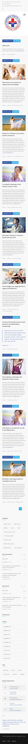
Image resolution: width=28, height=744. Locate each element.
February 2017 (7, 630)
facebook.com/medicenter (16, 705)
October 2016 (7, 646)
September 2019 (7, 626)
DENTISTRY (6, 670)
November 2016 (7, 642)
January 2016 (7, 658)
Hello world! (5, 45)
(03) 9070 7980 (7, 4)
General (9, 105)
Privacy (4, 741)
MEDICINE (22, 674)
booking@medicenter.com (16, 699)
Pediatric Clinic (14, 349)
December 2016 (7, 638)
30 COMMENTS (17, 264)
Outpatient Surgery (16, 258)
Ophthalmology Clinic (17, 105)
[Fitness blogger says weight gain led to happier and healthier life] (14, 276)
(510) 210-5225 (13, 692)
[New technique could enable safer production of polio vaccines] (14, 366)
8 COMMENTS (16, 111)
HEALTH (19, 670)
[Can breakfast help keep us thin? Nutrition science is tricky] (14, 174)
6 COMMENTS (16, 60)
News (8, 349)
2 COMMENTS (16, 355)
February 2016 (7, 654)
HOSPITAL (15, 674)
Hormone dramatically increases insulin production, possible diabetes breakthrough (13, 324)
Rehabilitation (19, 156)
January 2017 (7, 634)
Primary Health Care (17, 207)
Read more (21, 51)
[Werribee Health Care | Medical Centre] (12, 23)
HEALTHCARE (6, 674)
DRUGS (13, 670)
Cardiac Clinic (10, 309)
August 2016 (7, 650)
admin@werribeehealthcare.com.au (12, 6)
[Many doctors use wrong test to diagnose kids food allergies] (14, 72)
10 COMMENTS (16, 317)
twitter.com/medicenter (15, 710)
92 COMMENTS (17, 40)
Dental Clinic (10, 451)
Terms (8, 741)
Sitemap (14, 741)
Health (13, 156)
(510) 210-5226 (13, 694)
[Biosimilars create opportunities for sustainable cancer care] (14, 468)
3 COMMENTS (16, 213)
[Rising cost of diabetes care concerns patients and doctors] (14, 123)
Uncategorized (11, 54)
